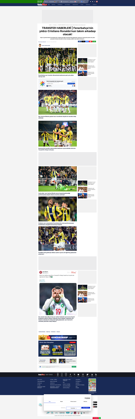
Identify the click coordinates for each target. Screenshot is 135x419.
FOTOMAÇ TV (78, 381)
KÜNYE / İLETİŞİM (66, 384)
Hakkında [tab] (85, 401)
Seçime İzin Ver (63, 407)
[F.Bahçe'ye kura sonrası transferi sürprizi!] (82, 73)
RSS (63, 382)
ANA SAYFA (39, 379)
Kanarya (58, 331)
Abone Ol (74, 366)
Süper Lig (48, 331)
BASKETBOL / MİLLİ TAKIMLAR (67, 380)
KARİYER (77, 383)
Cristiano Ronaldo (42, 331)
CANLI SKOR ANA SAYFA (39, 2)
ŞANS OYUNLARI (53, 381)
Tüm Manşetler (72, 342)
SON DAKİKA (95, 418)
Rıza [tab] (50, 401)
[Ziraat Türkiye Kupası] (97, 1)
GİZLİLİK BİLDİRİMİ (66, 385)
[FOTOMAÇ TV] (90, 1)
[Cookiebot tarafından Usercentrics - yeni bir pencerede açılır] (85, 398)
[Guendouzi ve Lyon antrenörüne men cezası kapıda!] (82, 60)
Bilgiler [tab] (61, 401)
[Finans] (57, 337)
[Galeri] (92, 1)
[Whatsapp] (94, 41)
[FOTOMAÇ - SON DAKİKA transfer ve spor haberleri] (42, 4)
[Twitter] (83, 41)
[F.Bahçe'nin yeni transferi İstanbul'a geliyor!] (82, 67)
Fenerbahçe (53, 331)
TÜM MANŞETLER (41, 381)
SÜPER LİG (52, 383)
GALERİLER (78, 379)
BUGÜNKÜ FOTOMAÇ (80, 384)
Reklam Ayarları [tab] (73, 401)
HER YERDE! (49, 374)
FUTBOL (39, 384)
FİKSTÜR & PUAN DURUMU (55, 384)
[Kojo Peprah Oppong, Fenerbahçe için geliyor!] (45, 350)
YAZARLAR (39, 383)
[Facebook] (79, 41)
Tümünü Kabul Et (86, 407)
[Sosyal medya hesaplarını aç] (95, 1)
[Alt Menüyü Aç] (49, 4)
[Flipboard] (90, 41)
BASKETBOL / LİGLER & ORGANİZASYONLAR (54, 387)
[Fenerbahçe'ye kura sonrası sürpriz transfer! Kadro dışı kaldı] (57, 350)
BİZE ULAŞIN (77, 387)
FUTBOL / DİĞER (53, 379)
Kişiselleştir (73, 408)
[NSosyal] (87, 41)
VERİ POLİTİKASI (66, 387)
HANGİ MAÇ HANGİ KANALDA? (41, 387)
